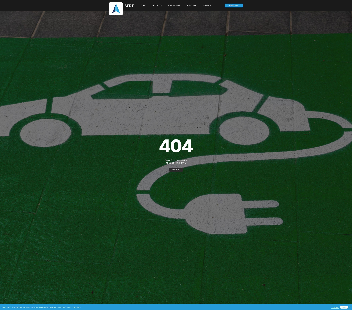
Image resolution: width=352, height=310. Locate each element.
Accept (344, 307)
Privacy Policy (76, 307)
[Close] (350, 307)
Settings (335, 307)
